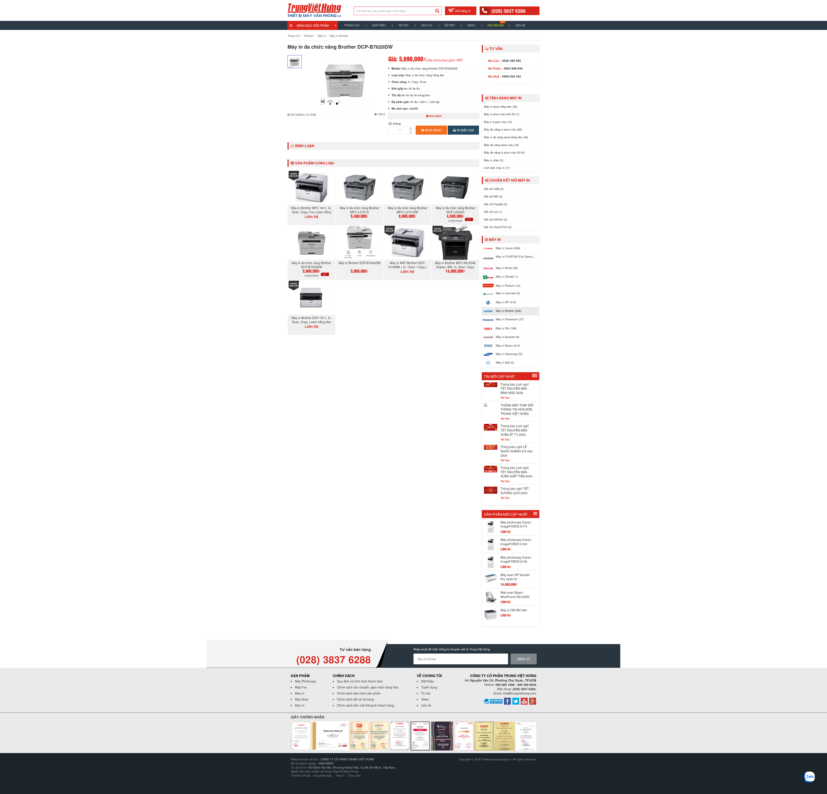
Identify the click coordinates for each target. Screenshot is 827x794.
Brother (308, 36)
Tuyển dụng (429, 687)
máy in (340, 775)
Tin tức (426, 693)
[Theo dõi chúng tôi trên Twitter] (515, 701)
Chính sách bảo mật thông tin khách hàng (365, 705)
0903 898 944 (513, 68)
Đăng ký (523, 659)
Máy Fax (301, 687)
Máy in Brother (339, 36)
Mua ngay (433, 130)
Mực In (300, 705)
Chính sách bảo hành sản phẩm (359, 693)
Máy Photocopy (305, 681)
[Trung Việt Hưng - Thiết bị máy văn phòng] (314, 10)
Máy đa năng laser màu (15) (501, 145)
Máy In (299, 693)
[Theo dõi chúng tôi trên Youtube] (524, 701)
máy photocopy (322, 775)
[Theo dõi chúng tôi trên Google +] (532, 701)
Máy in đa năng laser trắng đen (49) (506, 137)
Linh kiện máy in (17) (497, 168)
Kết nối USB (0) (494, 189)
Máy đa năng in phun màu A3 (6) (504, 152)
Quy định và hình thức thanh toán (360, 681)
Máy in (322, 36)
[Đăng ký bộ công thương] (493, 701)
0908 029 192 (511, 76)
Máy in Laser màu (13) (498, 122)
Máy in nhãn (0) (493, 160)
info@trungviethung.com (519, 693)
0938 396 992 (511, 60)
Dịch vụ (426, 25)
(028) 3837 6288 (508, 10)
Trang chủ (352, 25)
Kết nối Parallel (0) (495, 204)
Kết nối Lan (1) (493, 212)
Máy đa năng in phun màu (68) (503, 129)
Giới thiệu (379, 25)
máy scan (354, 775)
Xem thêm (434, 116)
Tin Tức (403, 25)
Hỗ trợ (450, 25)
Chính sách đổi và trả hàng (355, 699)
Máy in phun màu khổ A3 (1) (501, 114)
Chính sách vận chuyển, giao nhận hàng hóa (367, 687)
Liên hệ (520, 25)
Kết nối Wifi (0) (493, 196)
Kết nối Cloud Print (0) (497, 227)
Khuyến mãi (496, 25)
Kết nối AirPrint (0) (495, 219)
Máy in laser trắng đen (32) (500, 106)
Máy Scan (302, 699)
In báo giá (465, 130)
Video (471, 25)
